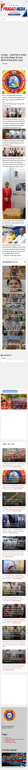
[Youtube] (1, 1)
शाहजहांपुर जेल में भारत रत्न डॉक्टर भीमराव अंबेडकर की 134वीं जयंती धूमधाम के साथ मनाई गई (14, 316)
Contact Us (8, 738)
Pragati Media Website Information (14, 739)
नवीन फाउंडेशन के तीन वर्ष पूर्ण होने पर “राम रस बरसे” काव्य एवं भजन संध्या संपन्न (13, 458)
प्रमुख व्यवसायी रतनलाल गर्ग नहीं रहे (12, 276)
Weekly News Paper (10, 742)
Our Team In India (9, 741)
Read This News (14, 404)
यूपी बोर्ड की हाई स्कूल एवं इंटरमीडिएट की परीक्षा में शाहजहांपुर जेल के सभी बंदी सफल (13, 303)
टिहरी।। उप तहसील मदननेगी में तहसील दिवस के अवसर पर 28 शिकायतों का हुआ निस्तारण (13, 480)
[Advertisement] (14, 37)
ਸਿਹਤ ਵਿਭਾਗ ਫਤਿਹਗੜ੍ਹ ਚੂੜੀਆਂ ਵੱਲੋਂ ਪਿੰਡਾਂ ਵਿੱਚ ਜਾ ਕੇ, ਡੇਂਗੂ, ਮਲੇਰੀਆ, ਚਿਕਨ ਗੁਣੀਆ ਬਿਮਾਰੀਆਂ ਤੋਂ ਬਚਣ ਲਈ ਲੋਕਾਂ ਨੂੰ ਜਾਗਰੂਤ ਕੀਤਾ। (13, 657)
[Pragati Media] (14, 16)
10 (4, 650)
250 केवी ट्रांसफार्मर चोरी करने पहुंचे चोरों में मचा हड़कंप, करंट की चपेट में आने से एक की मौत (13, 502)
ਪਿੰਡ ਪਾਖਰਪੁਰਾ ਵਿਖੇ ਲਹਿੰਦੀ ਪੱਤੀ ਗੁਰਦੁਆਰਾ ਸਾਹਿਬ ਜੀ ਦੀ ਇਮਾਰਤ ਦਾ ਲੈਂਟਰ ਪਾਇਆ (13, 546)
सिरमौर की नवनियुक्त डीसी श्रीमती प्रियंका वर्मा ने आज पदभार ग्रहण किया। (13, 289)
